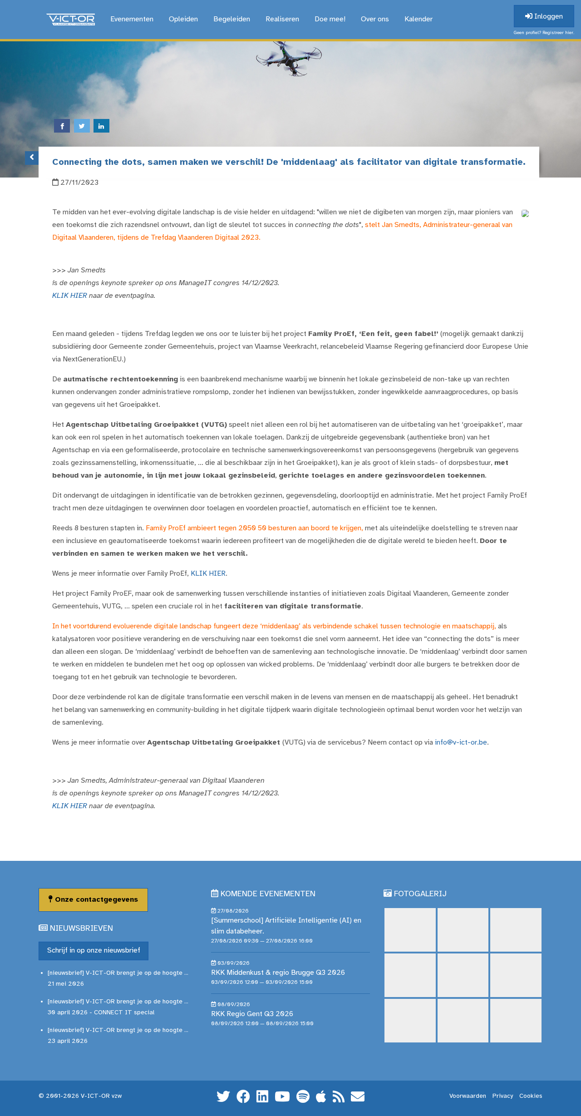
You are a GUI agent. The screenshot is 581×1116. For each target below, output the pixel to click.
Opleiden (183, 19)
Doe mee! (330, 19)
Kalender (418, 19)
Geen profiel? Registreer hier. (544, 32)
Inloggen (547, 16)
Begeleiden (231, 19)
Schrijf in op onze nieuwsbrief (93, 950)
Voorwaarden (467, 1096)
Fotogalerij (420, 894)
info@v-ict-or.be (461, 742)
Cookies (530, 1096)
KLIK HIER (69, 296)
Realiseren (282, 19)
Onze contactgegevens (95, 900)
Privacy (502, 1096)
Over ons (375, 19)
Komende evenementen (268, 894)
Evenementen (131, 19)
